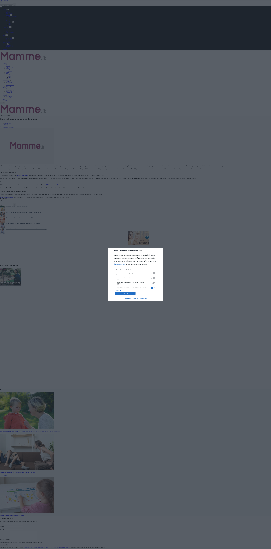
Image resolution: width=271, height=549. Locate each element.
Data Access (135, 298)
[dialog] (135, 274)
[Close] (160, 250)
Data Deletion (127, 298)
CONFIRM (125, 293)
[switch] (153, 273)
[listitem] (135, 270)
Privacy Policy (143, 298)
